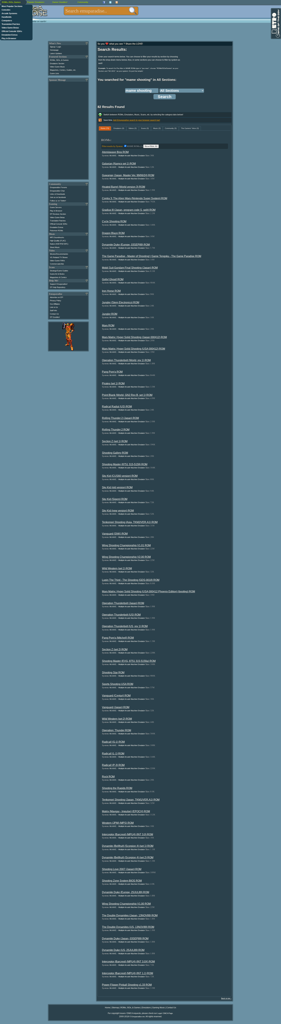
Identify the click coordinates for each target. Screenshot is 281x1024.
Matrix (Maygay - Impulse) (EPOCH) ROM (126, 811)
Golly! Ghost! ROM (112, 279)
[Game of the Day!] (275, 23)
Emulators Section (57, 63)
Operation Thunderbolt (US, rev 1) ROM (125, 626)
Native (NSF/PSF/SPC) (59, 244)
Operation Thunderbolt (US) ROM (121, 614)
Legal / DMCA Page (165, 1013)
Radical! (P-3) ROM (113, 765)
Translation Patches (11, 24)
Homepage (54, 50)
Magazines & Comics (58, 277)
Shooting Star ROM (113, 672)
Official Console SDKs (12, 31)
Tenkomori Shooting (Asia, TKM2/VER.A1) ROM (130, 522)
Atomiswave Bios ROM (115, 152)
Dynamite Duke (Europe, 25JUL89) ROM (125, 892)
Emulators (146, 1007)
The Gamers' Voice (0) (190, 128)
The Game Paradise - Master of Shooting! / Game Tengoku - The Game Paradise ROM (151, 256)
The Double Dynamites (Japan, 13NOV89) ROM (130, 915)
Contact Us (54, 314)
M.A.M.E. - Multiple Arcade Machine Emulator (127, 156)
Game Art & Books (57, 274)
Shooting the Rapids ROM (117, 788)
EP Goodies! (55, 317)
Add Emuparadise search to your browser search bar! (136, 120)
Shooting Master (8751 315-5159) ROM (124, 464)
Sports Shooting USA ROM (117, 684)
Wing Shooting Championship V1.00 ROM (126, 903)
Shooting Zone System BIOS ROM (122, 880)
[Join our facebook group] (104, 2)
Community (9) (171, 128)
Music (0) (157, 128)
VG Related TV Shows (59, 257)
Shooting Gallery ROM (115, 452)
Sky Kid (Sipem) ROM (114, 499)
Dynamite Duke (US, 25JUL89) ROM (123, 950)
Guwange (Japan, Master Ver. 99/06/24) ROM (128, 175)
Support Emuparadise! (58, 284)
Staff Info (53, 310)
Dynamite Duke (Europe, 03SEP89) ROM (126, 244)
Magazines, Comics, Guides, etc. (63, 70)
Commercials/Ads (57, 264)
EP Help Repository (57, 287)
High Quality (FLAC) (58, 241)
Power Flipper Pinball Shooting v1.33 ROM (127, 984)
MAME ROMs (135, 146)
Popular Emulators (35, 2)
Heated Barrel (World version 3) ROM (123, 186)
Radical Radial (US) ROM (117, 406)
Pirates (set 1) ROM (113, 383)
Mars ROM (108, 325)
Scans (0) (145, 128)
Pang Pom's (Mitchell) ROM (118, 637)
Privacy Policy (55, 301)
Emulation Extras (10, 35)
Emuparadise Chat (57, 191)
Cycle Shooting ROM (114, 221)
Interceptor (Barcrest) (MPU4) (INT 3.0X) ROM (128, 961)
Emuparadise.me (138, 1017)
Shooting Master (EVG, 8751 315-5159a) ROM (129, 661)
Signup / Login (55, 47)
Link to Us (54, 307)
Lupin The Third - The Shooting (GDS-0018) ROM (130, 580)
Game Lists (54, 73)
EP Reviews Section (58, 214)
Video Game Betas (10, 28)
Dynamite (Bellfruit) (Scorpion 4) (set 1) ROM (127, 846)
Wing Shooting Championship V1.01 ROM (126, 545)
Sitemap (115, 1007)
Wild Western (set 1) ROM (117, 568)
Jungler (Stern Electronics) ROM (120, 302)
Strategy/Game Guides (59, 271)
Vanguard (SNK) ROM (115, 533)
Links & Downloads (57, 194)
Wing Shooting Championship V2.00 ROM (126, 557)
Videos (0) (132, 128)
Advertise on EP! (56, 297)
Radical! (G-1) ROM (113, 741)
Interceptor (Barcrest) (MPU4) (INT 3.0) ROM (127, 834)
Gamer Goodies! (59, 2)
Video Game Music (57, 67)
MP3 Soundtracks (57, 237)
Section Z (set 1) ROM (114, 441)
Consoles (6, 10)
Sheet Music (55, 247)
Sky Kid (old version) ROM (117, 487)
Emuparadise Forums (58, 187)
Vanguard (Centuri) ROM (116, 695)
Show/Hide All (151, 146)
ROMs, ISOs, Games (11, 2)
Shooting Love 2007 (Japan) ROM (121, 869)
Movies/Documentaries (59, 254)
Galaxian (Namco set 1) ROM (119, 163)
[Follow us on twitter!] (110, 2)
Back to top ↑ (226, 998)
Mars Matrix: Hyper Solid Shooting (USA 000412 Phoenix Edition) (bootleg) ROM (148, 591)
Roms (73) (105, 128)
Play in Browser (9, 38)
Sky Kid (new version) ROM (118, 510)
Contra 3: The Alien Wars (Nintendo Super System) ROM (134, 198)
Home (107, 1007)
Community (83, 2)
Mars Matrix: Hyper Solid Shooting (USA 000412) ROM (133, 348)
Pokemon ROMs (56, 231)
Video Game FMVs (57, 261)
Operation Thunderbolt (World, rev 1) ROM (126, 360)
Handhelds (7, 17)
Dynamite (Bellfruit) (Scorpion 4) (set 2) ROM (127, 857)
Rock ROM (108, 776)
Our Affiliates (55, 304)
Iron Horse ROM (111, 291)
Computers (7, 20)
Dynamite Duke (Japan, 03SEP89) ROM (125, 938)
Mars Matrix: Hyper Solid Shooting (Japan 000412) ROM (134, 337)
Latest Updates (56, 53)
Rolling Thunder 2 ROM (115, 429)
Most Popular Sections (12, 6)
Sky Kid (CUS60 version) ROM (120, 475)
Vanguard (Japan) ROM (115, 707)
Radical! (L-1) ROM (113, 753)
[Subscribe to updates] (117, 2)
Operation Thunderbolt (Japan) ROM (123, 603)
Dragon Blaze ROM (113, 233)
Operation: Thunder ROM (116, 730)
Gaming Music (158, 1007)
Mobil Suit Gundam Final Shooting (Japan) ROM (130, 267)
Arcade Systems (9, 13)
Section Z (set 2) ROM (114, 649)
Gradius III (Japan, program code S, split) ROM (128, 210)
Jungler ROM (109, 314)
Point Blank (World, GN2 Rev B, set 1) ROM (127, 395)
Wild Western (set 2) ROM (117, 718)
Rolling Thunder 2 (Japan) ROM (120, 418)
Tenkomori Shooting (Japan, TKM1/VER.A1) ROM (131, 799)
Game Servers (56, 207)
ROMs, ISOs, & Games (59, 60)
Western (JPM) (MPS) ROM (118, 823)
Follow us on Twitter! (58, 201)
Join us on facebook (58, 197)
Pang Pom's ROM (112, 371)
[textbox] (101, 10)
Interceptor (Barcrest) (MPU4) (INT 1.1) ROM (127, 973)
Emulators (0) (119, 128)
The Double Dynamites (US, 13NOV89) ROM (128, 927)
